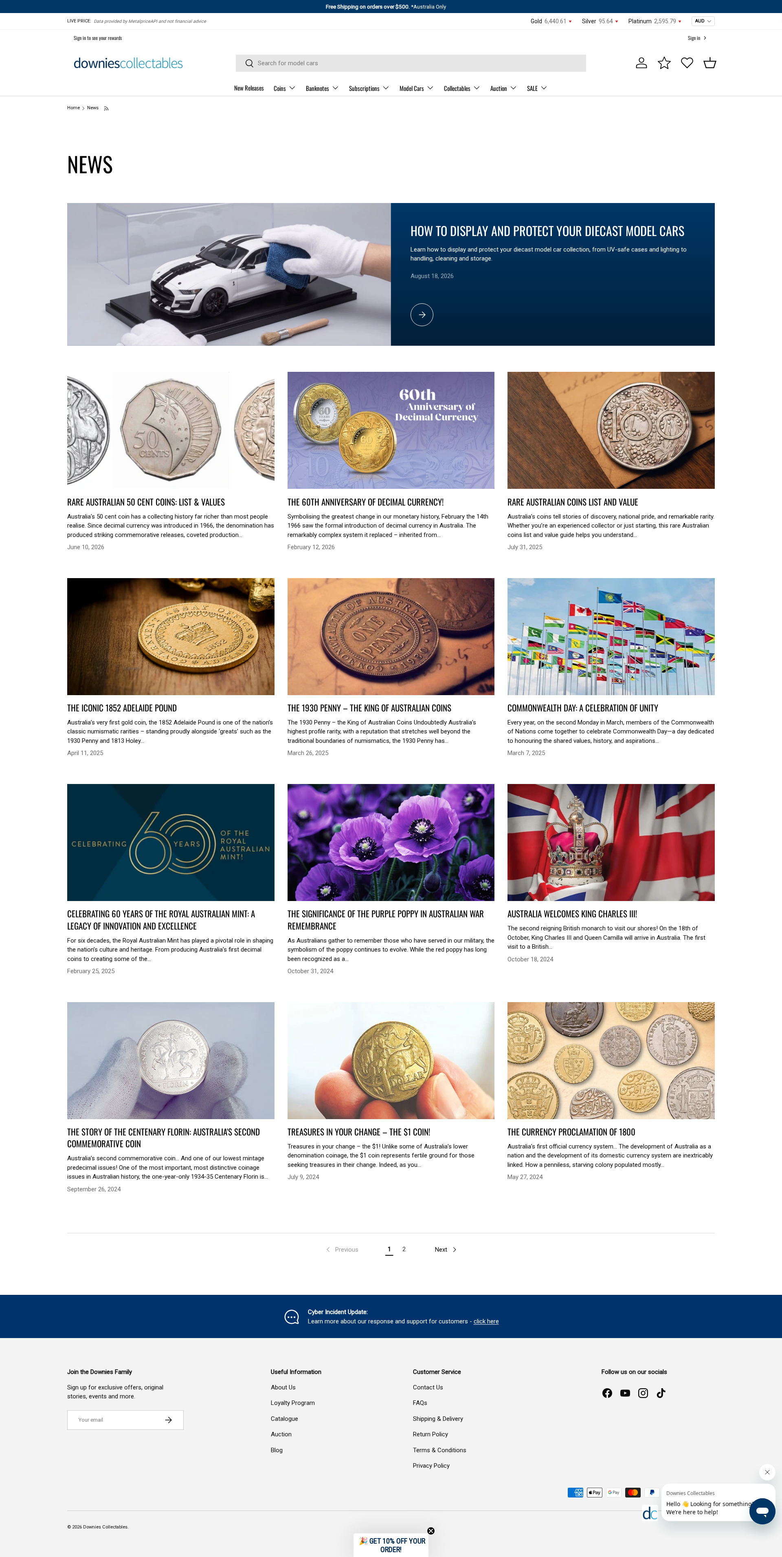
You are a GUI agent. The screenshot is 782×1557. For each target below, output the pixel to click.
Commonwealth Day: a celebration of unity (582, 707)
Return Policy (430, 1434)
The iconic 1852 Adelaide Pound (122, 707)
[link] (341, 1249)
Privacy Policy (431, 1465)
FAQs (420, 1403)
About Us (283, 1387)
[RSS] (106, 108)
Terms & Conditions (439, 1450)
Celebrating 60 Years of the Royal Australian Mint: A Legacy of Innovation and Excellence (161, 919)
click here (486, 1321)
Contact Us (428, 1387)
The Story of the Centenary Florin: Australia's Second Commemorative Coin (163, 1137)
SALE (532, 88)
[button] (710, 63)
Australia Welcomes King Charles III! (572, 913)
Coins (280, 88)
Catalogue (284, 1418)
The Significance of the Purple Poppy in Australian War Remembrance (386, 919)
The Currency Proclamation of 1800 (571, 1131)
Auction (498, 88)
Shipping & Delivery (438, 1418)
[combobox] (411, 63)
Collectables (457, 88)
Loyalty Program (293, 1403)
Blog (277, 1450)
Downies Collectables (105, 1527)
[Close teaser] (431, 1531)
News (93, 108)
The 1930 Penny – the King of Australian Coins (369, 707)
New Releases (249, 87)
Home (73, 108)
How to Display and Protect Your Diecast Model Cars (547, 230)
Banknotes (317, 88)
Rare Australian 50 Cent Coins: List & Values (146, 501)
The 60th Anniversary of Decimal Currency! (366, 501)
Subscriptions (364, 88)
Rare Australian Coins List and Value (572, 501)
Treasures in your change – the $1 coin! (359, 1131)
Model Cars (412, 88)
